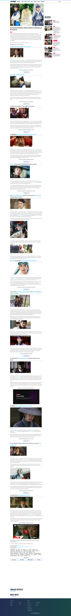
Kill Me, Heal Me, (22, 546)
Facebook (14, 559)
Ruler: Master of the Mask (37, 553)
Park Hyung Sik (21, 291)
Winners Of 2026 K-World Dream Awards (56, 22)
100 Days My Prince (24, 495)
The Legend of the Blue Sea (13, 555)
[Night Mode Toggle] (60, 1)
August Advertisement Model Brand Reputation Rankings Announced (57, 55)
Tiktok (39, 559)
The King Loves (39, 554)
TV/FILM (35, 1)
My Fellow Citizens (20, 545)
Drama (54, 34)
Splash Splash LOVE (28, 554)
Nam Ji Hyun (30, 514)
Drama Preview (54, 40)
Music (38, 1)
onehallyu (11, 179)
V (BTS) (18, 555)
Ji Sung (24, 60)
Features (42, 1)
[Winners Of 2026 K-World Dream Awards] (48, 22)
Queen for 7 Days (26, 406)
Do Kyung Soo (34, 549)
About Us (28, 602)
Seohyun (37, 195)
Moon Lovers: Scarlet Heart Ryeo (14, 553)
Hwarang (15, 293)
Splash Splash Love (31, 134)
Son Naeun (18, 46)
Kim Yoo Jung (33, 182)
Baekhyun (20, 195)
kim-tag (11, 254)
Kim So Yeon (21, 68)
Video (25, 1)
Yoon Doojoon (20, 134)
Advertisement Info (29, 610)
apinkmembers (12, 58)
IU (13, 195)
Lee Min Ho (15, 278)
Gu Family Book (20, 74)
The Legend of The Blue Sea (29, 260)
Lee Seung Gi (39, 90)
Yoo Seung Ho (18, 377)
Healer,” (18, 546)
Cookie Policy (29, 607)
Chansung (18, 406)
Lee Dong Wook (31, 121)
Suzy (12, 74)
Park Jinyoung (26, 553)
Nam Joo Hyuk (26, 258)
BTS (40, 291)
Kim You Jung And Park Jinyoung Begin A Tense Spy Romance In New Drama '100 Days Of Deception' (56, 44)
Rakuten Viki (37, 613)
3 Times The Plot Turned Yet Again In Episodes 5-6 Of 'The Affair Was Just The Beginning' (57, 36)
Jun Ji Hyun (24, 278)
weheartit (11, 88)
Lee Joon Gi (37, 215)
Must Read (14, 594)
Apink (12, 46)
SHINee (27, 291)
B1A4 (12, 164)
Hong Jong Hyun (25, 459)
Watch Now (26, 72)
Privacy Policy (29, 605)
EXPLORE (18, 1)
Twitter (22, 559)
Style (32, 1)
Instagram (31, 559)
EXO (15, 195)
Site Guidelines (38, 602)
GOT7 (12, 260)
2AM (16, 549)
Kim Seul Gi (34, 149)
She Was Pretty (29, 546)
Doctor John (19, 547)
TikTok (19, 602)
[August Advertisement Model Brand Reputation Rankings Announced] (48, 55)
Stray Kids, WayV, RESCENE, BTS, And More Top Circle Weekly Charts (57, 49)
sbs (10, 346)
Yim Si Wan (22, 555)
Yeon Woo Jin (15, 431)
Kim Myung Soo (23, 358)
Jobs (36, 605)
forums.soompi (12, 119)
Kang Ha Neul (20, 215)
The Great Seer (27, 46)
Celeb (28, 1)
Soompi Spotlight (22, 554)
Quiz (22, 1)
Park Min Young (31, 431)
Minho (34, 291)
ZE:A (29, 555)
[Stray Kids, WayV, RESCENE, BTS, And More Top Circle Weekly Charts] (48, 49)
